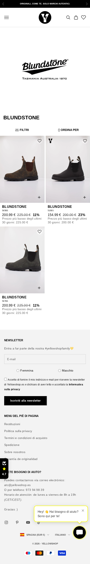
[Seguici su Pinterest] (17, 522)
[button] (4, 468)
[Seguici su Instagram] (6, 522)
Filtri (24, 130)
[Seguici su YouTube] (28, 522)
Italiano (60, 535)
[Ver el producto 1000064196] (22, 169)
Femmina (26, 370)
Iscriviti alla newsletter (25, 400)
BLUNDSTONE (14, 206)
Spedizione (11, 445)
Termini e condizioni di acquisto (25, 438)
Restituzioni (12, 424)
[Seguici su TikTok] (39, 522)
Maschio (67, 370)
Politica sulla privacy (18, 431)
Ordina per (70, 130)
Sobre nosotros (14, 452)
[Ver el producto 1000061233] (22, 260)
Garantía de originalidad (21, 459)
